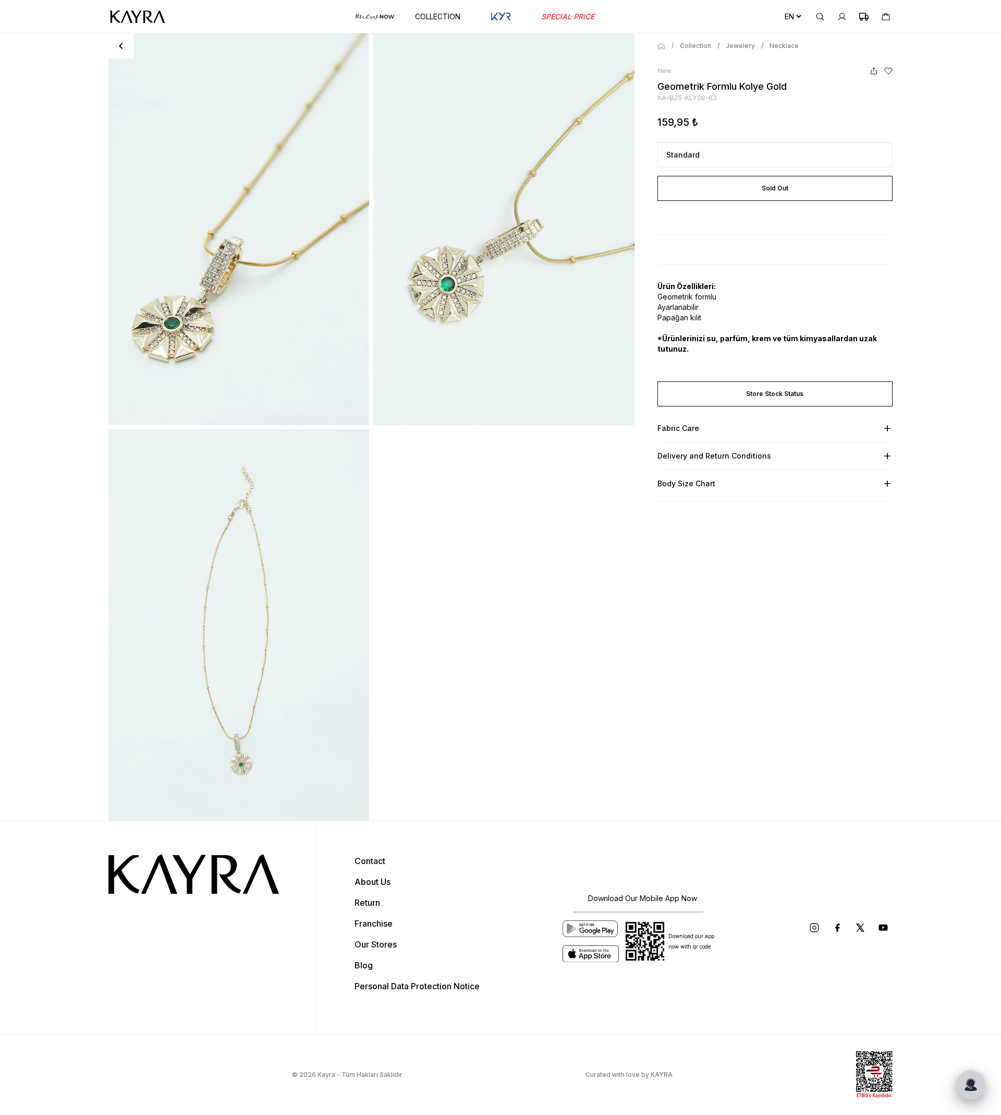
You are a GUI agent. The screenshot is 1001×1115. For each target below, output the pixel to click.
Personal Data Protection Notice (417, 986)
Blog (364, 965)
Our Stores (376, 944)
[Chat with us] (970, 1084)
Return (367, 902)
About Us (372, 882)
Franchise (374, 923)
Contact (370, 861)
